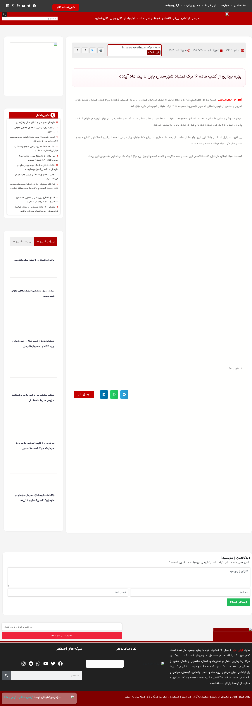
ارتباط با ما (210, 5)
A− (76, 50)
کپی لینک (153, 52)
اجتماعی (185, 18)
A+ (84, 50)
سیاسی (195, 18)
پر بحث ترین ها (22, 241)
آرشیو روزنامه (172, 5)
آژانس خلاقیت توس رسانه (19, 697)
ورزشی (175, 18)
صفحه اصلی (240, 5)
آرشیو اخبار (129, 18)
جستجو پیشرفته (192, 5)
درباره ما (225, 5)
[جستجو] (6, 675)
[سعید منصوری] (53, 266)
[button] (124, 394)
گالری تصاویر (101, 18)
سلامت (140, 18)
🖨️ (100, 50)
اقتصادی (166, 18)
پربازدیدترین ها (46, 241)
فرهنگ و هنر (153, 18)
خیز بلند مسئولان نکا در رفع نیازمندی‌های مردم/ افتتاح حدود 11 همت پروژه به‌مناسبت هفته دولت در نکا (33, 188)
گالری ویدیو (116, 18)
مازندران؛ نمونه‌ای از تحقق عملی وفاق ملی (36, 122)
